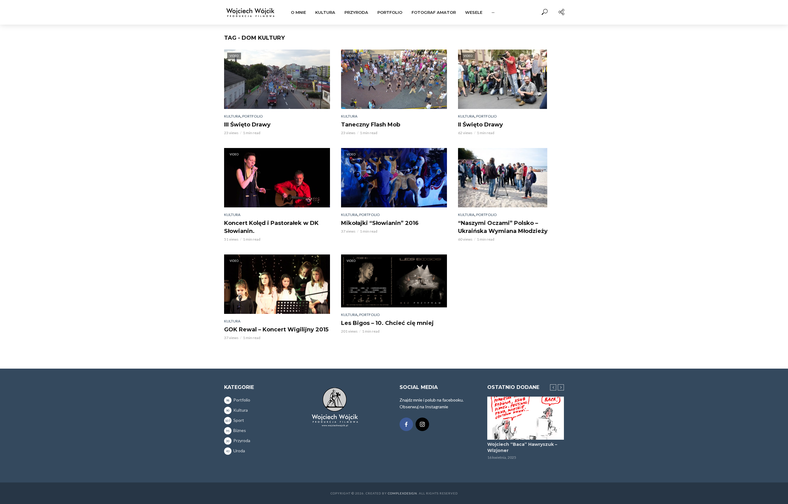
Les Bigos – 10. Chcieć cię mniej (387, 323)
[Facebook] (406, 424)
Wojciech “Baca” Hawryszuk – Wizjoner (522, 447)
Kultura (325, 12)
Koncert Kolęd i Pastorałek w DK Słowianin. (271, 227)
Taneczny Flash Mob (370, 124)
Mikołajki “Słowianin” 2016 (380, 223)
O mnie (298, 12)
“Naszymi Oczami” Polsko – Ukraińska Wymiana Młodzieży (503, 227)
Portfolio (389, 12)
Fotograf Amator (434, 12)
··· (493, 12)
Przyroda (356, 12)
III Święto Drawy (247, 124)
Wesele (473, 12)
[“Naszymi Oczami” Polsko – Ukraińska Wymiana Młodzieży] (511, 177)
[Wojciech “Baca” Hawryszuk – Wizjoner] (525, 418)
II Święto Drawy (480, 124)
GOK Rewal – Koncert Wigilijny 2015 (276, 329)
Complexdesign (402, 493)
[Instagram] (422, 424)
